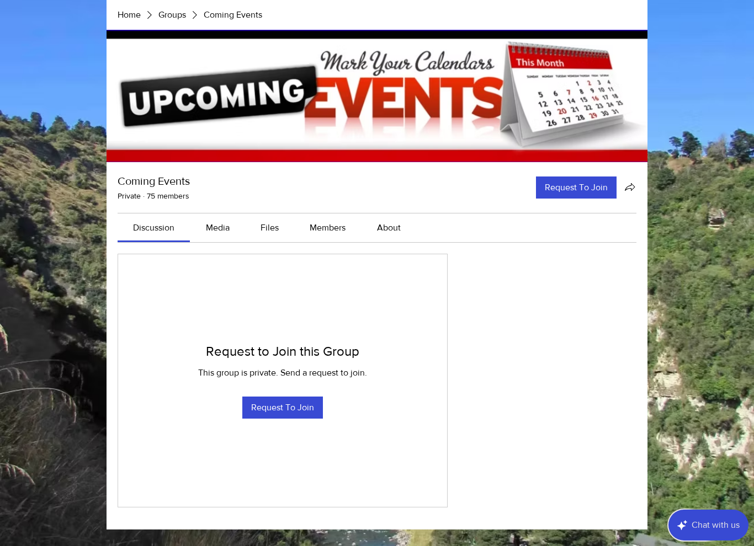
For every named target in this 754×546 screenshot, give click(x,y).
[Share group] (629, 187)
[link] (153, 227)
